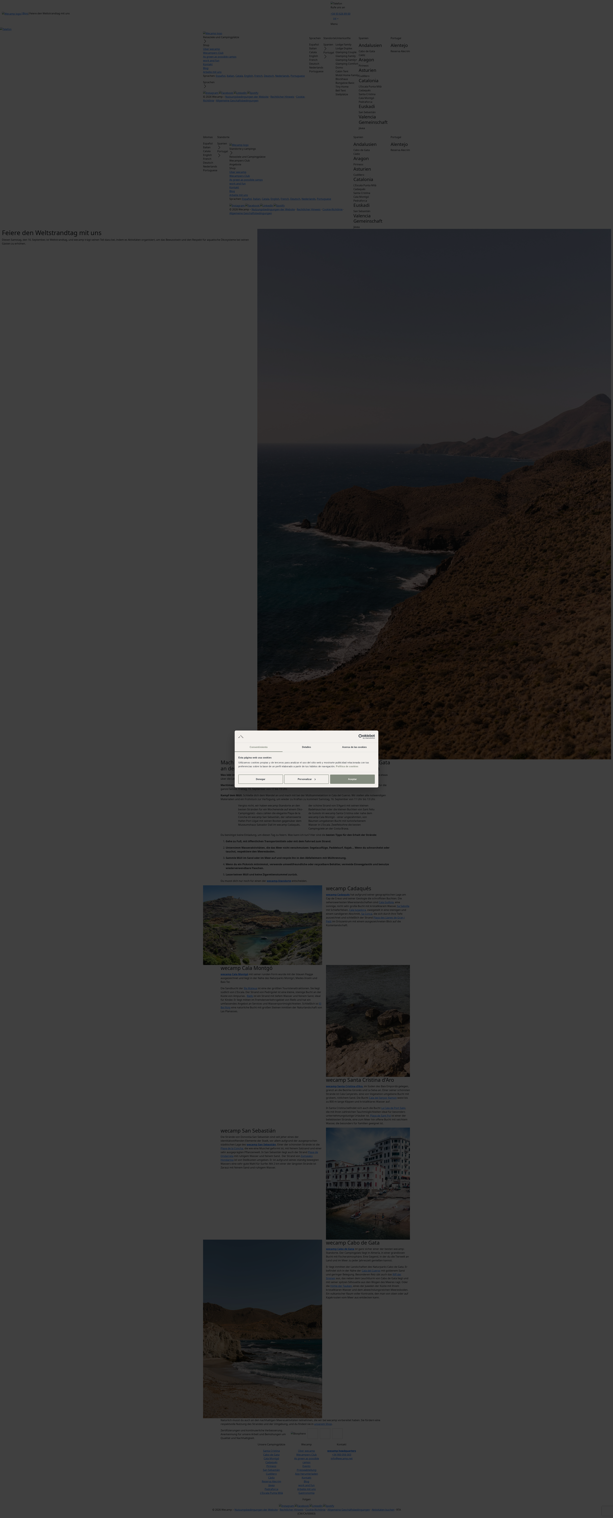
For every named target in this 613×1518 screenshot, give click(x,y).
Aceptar (352, 779)
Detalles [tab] (306, 747)
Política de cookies (347, 766)
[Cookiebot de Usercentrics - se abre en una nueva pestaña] (361, 736)
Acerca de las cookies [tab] (354, 747)
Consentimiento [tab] (259, 747)
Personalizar (305, 779)
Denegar (260, 779)
